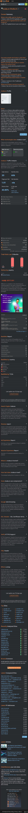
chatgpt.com (7, 618)
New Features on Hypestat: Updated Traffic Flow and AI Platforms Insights (14, 753)
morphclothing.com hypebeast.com (11, 679)
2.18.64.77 (3, 716)
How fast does (14, 472)
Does (14, 481)
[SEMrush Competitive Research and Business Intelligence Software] (7, 280)
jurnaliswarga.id (5, 649)
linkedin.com (19, 616)
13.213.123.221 (4, 710)
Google (14, 502)
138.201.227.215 (5, 714)
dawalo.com (4, 640)
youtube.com (19, 609)
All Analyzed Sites (6, 811)
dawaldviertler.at (5, 653)
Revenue (14, 424)
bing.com (6, 616)
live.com (18, 620)
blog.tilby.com (4, 647)
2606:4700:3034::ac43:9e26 (8, 728)
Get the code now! (14, 791)
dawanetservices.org (6, 631)
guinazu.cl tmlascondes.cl (8, 681)
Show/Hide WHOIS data (10, 775)
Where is (14, 461)
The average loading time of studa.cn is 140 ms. (12, 475)
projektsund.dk (5, 644)
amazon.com (19, 612)
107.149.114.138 (5, 82)
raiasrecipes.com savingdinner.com (11, 698)
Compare (22, 4)
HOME (12, 1)
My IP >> (24, 736)
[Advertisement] (14, 41)
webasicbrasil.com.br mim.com (9, 687)
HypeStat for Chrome (15, 668)
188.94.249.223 (5, 719)
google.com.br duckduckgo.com (10, 694)
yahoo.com (19, 618)
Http (14, 551)
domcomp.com (5, 645)
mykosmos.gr (4, 629)
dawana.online (4, 642)
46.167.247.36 (4, 726)
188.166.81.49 (4, 725)
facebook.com (7, 610)
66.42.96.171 (4, 723)
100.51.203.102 (5, 721)
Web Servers (5, 149)
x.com (5, 612)
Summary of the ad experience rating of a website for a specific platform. (13, 444)
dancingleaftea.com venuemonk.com (11, 688)
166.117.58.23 (4, 734)
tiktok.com (6, 614)
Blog (13, 811)
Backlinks (6, 336)
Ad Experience (14, 440)
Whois (14, 567)
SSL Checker (14, 517)
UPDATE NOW (14, 394)
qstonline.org (4, 638)
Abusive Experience (14, 450)
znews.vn (3, 636)
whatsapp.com (20, 622)
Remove (6, 778)
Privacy (16, 811)
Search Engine (14, 406)
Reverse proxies (18, 149)
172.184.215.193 (5, 717)
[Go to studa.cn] (18, 8)
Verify (14, 534)
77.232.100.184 (5, 712)
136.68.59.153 (4, 730)
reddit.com (19, 614)
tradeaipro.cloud (5, 635)
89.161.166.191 (4, 732)
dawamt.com (4, 655)
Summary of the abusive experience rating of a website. (12, 454)
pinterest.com (7, 622)
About (20, 811)
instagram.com (20, 610)
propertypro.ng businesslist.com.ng (11, 678)
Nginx (4, 155)
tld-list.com (4, 651)
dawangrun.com (5, 633)
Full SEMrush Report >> (21, 331)
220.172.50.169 (5, 708)
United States (6, 275)
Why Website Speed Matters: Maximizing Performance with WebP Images (16, 747)
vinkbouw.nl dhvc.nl (6, 692)
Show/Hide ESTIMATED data (11, 770)
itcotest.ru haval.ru (6, 690)
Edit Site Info (23, 134)
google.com (7, 609)
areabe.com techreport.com (9, 701)
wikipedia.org (7, 620)
